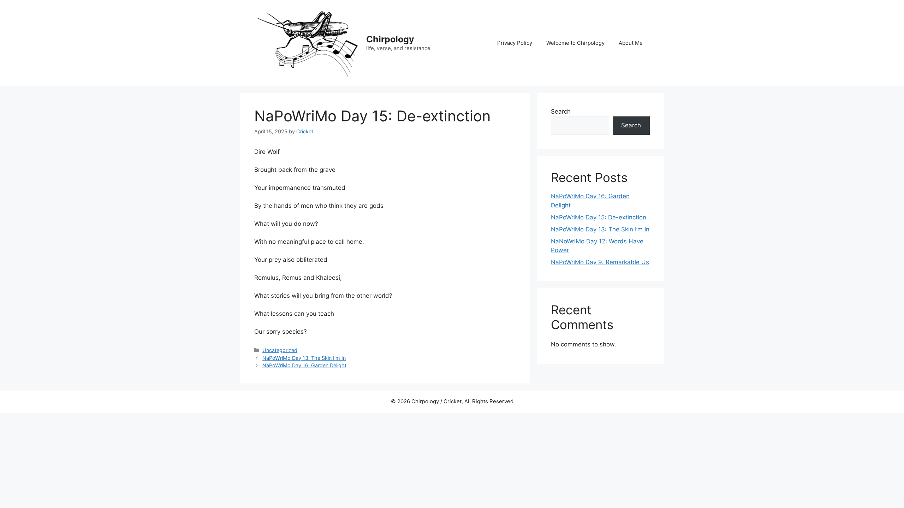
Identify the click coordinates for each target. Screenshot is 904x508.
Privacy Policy (514, 43)
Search (561, 111)
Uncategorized (279, 350)
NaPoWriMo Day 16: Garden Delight (304, 365)
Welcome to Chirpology (575, 43)
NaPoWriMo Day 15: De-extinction (599, 217)
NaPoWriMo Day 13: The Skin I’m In (304, 358)
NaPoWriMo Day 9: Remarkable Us (600, 262)
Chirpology (390, 39)
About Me (631, 43)
